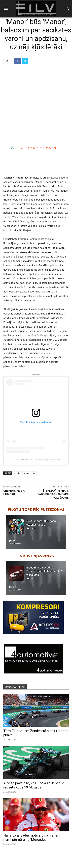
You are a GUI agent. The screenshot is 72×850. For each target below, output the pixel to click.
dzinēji (17, 473)
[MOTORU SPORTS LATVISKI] (36, 8)
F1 (12, 22)
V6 (34, 473)
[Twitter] (25, 61)
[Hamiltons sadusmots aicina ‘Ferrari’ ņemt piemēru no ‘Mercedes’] (36, 814)
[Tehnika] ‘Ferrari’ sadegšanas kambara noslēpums (53, 494)
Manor (27, 473)
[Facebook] (17, 61)
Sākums (5, 22)
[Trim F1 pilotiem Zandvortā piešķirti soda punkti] (36, 710)
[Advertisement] (36, 105)
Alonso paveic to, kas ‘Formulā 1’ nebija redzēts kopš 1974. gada (33, 785)
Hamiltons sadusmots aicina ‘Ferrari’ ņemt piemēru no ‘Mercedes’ (31, 837)
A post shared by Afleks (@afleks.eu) (36, 459)
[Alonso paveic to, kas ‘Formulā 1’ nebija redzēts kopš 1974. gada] (36, 762)
